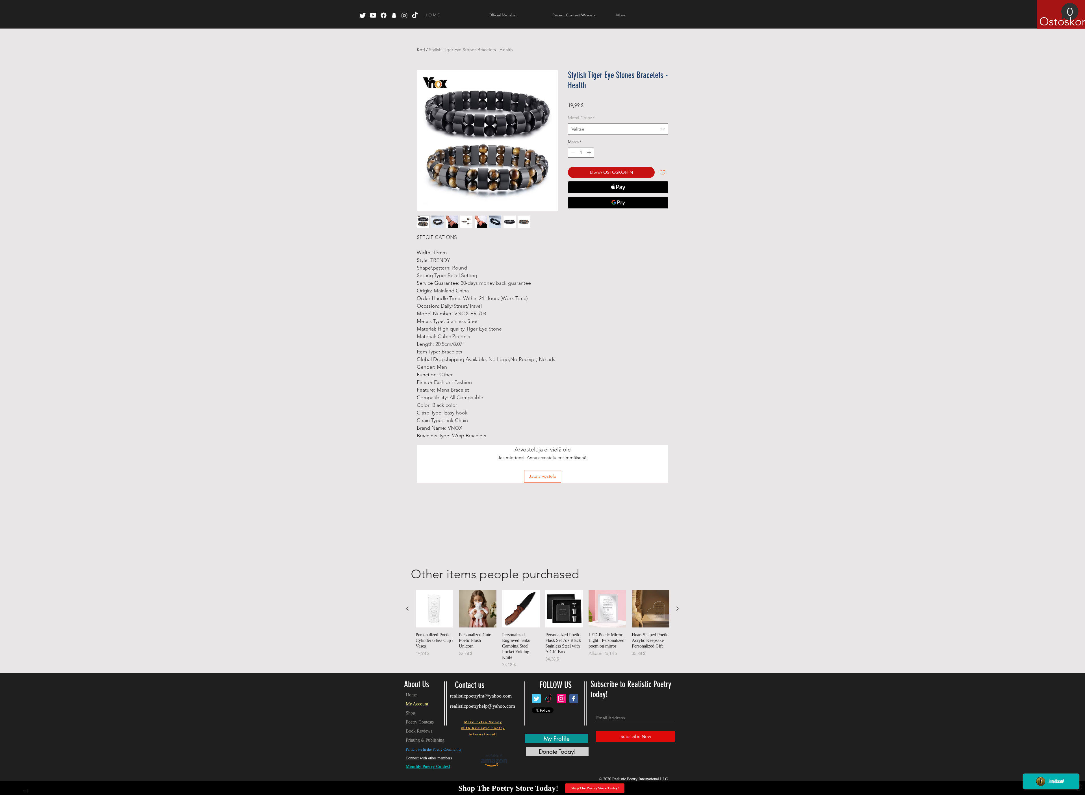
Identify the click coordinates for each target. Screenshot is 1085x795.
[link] (1059, 15)
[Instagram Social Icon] (561, 698)
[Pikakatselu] (434, 608)
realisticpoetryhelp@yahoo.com (482, 706)
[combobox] (618, 129)
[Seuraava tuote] (677, 608)
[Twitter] (362, 15)
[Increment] (589, 152)
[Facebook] (383, 15)
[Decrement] (572, 152)
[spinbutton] (581, 152)
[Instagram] (404, 15)
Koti (421, 49)
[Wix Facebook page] (573, 698)
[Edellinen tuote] (407, 608)
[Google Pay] (618, 202)
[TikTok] (415, 15)
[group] (542, 629)
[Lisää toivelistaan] (662, 172)
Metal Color (581, 117)
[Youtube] (373, 15)
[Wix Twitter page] (536, 698)
